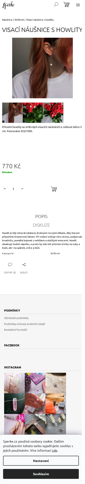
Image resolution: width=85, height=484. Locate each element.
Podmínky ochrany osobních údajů (24, 324)
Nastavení (41, 460)
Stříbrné (55, 253)
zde (54, 450)
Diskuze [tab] (41, 224)
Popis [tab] (41, 216)
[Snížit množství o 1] (22, 188)
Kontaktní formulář (15, 329)
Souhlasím (41, 474)
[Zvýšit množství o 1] (4, 188)
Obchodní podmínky (16, 318)
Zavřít (35, 264)
